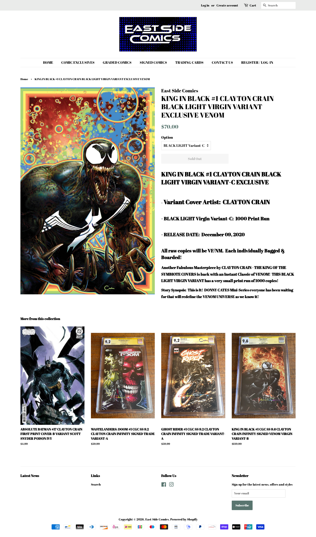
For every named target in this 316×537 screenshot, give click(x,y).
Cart (253, 5)
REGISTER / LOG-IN (257, 62)
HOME (48, 62)
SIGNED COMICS (153, 62)
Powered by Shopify (184, 519)
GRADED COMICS (117, 62)
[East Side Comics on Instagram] (171, 485)
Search (96, 484)
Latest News (29, 475)
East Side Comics (157, 519)
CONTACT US (222, 62)
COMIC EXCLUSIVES (78, 62)
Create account (227, 5)
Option (167, 137)
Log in (205, 5)
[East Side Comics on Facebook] (163, 485)
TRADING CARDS (189, 62)
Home (24, 79)
